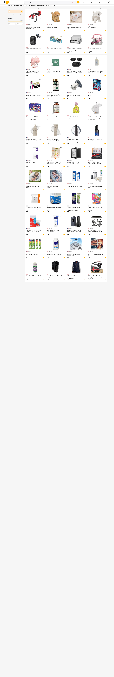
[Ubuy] (6, 2)
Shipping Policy (11, 15)
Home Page (10, 5)
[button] (85, 2)
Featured (104, 8)
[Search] (78, 2)
